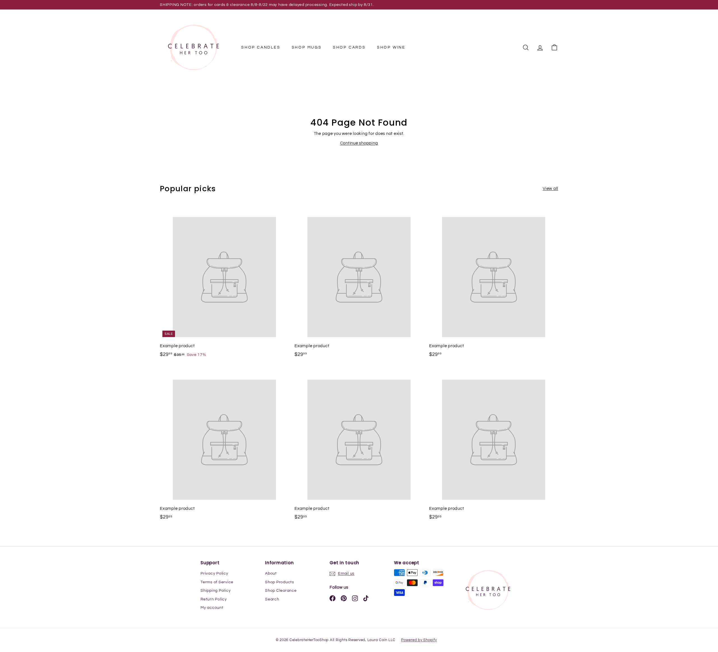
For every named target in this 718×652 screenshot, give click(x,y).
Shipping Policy (216, 591)
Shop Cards (349, 47)
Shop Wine (391, 47)
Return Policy (214, 599)
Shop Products (279, 582)
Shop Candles (260, 47)
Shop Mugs (307, 47)
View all (550, 188)
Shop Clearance (281, 591)
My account (212, 608)
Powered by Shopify (419, 640)
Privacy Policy (214, 573)
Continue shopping (359, 143)
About (271, 573)
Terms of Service (217, 582)
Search (272, 599)
